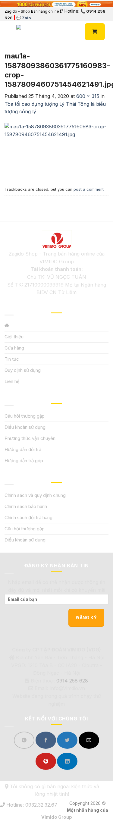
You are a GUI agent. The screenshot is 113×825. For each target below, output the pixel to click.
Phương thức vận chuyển (30, 438)
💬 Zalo (23, 17)
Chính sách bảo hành (26, 506)
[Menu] (8, 31)
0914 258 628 (72, 681)
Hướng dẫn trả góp (24, 460)
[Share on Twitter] (67, 740)
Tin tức (12, 359)
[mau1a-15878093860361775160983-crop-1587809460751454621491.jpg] (56, 150)
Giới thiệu (14, 337)
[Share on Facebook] (46, 740)
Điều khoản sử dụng (25, 427)
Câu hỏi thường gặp (25, 416)
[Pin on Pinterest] (46, 761)
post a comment (89, 189)
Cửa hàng (14, 348)
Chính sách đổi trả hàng (28, 517)
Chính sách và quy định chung (35, 495)
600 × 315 (87, 96)
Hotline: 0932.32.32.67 (31, 805)
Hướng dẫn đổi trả (23, 449)
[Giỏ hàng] (95, 31)
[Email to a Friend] (89, 740)
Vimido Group (56, 817)
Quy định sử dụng (23, 370)
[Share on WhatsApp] (24, 740)
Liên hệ (12, 381)
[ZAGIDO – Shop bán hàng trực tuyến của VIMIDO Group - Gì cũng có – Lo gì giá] (29, 32)
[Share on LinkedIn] (67, 761)
